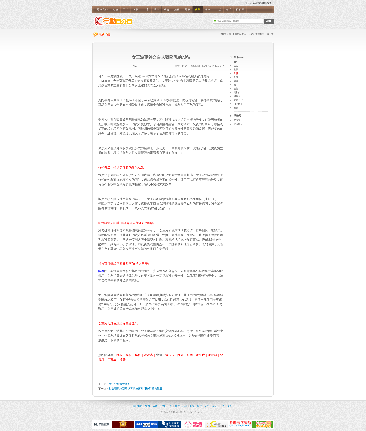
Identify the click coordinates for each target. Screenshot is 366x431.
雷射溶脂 (238, 100)
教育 (167, 9)
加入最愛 (256, 3)
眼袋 (236, 69)
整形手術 (239, 57)
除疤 (236, 84)
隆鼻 (236, 107)
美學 (198, 9)
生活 (218, 9)
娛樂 (177, 9)
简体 (247, 3)
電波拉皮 (238, 124)
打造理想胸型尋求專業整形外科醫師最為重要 (135, 388)
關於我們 (102, 9)
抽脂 (236, 62)
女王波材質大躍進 (119, 383)
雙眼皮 (237, 92)
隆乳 (236, 73)
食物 (115, 9)
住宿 (146, 9)
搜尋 (268, 21)
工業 (126, 9)
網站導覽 (267, 3)
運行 (157, 9)
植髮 (236, 88)
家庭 (208, 9)
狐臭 (236, 77)
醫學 (187, 9)
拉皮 (236, 65)
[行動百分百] (113, 21)
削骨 (236, 81)
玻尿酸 (237, 120)
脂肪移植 (238, 104)
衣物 (136, 9)
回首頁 (240, 9)
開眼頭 (237, 96)
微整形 (238, 115)
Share (136, 66)
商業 (229, 9)
